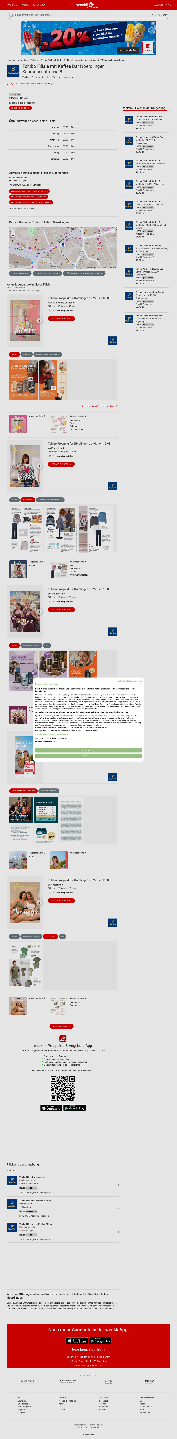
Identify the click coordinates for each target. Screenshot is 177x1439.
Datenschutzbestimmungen (130, 681)
